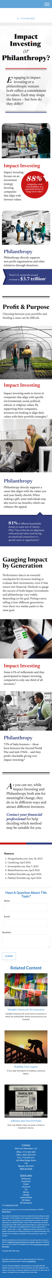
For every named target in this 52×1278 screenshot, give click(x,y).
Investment (26, 1181)
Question (6, 932)
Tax (26, 1189)
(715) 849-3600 (27, 18)
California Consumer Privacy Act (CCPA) (21, 1242)
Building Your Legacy (26, 1066)
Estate (26, 1184)
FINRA (30, 1261)
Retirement (26, 1178)
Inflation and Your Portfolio (26, 1120)
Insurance (26, 1186)
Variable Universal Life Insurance (26, 1009)
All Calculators (26, 1202)
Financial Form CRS (11, 1205)
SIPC (34, 1261)
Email (7, 916)
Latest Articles (26, 1197)
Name (7, 900)
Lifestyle (26, 1194)
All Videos (26, 1200)
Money (26, 1192)
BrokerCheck (6, 1211)
